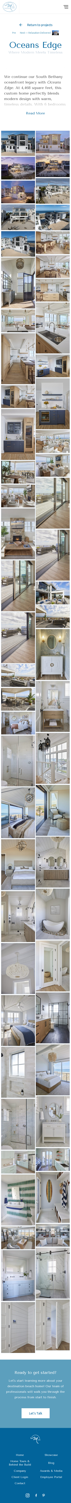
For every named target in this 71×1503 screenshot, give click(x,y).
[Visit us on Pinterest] (43, 1495)
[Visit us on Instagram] (27, 1495)
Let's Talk (35, 1413)
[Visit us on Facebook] (35, 1495)
